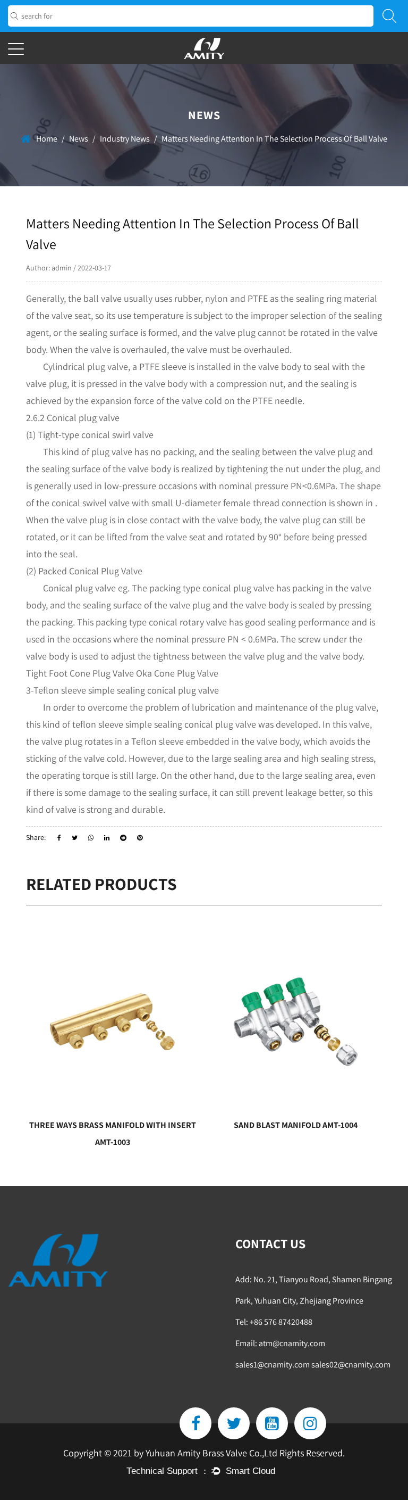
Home (46, 138)
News (78, 138)
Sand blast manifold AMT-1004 (230, 1125)
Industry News (125, 138)
